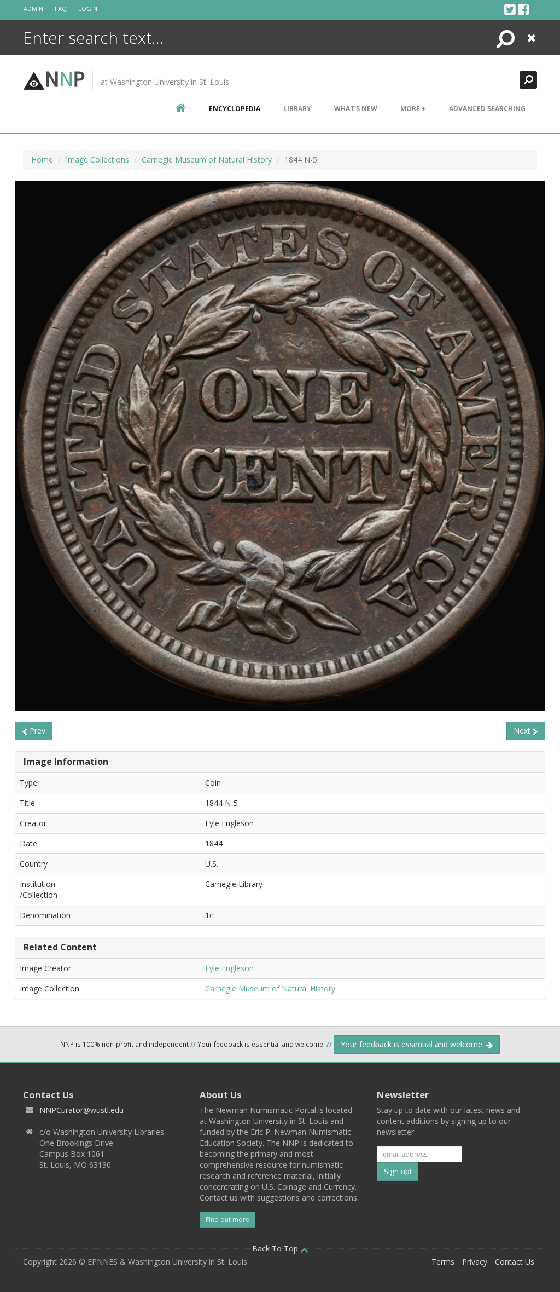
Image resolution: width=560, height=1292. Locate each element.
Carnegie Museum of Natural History (207, 159)
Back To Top (276, 1248)
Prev (36, 730)
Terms (442, 1261)
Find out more (227, 1219)
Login (87, 8)
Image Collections (97, 159)
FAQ (61, 8)
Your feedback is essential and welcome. (413, 1044)
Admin (33, 8)
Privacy (474, 1261)
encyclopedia (234, 108)
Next (523, 730)
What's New (355, 108)
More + (413, 108)
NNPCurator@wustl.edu (81, 1110)
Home (42, 159)
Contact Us (514, 1261)
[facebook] (523, 9)
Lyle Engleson (229, 968)
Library (297, 108)
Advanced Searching (487, 108)
